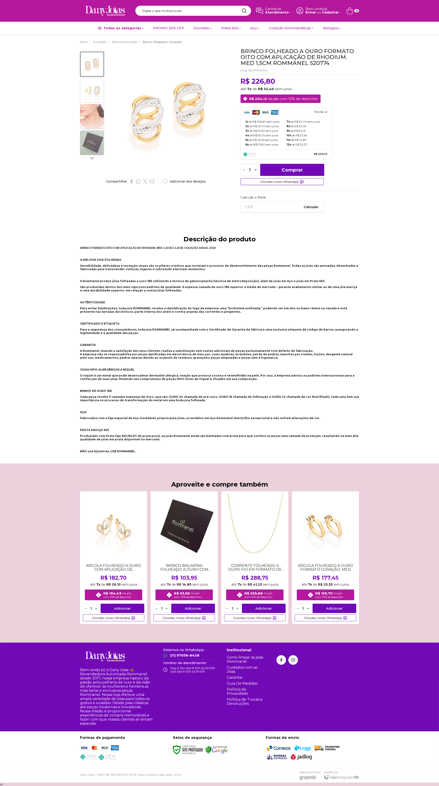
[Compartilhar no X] (145, 181)
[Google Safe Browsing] (216, 749)
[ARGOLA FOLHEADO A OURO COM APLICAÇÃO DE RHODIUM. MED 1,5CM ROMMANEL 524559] (113, 558)
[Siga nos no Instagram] (293, 660)
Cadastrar (330, 12)
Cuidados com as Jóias (242, 669)
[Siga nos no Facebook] (281, 660)
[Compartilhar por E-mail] (152, 181)
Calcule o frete (253, 197)
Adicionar (122, 608)
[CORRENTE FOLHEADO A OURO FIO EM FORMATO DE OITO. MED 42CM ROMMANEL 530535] (255, 558)
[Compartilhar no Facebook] (131, 181)
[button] (92, 64)
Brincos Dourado (124, 42)
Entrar (310, 12)
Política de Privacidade (237, 691)
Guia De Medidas (242, 683)
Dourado (100, 42)
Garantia (234, 677)
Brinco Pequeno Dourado (162, 42)
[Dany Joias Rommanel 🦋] (105, 11)
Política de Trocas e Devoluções (244, 701)
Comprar (292, 170)
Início (84, 42)
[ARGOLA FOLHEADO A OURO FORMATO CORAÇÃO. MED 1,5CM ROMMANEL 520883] (325, 558)
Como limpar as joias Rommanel (245, 659)
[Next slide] (92, 158)
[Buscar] (244, 11)
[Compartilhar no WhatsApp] (138, 181)
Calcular (311, 207)
